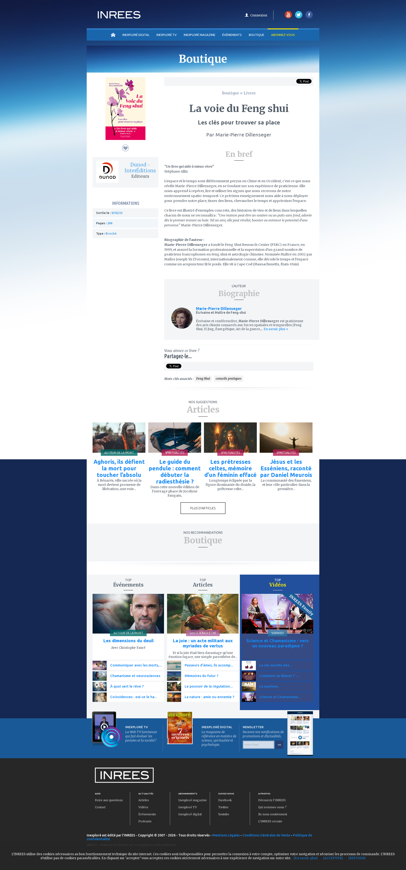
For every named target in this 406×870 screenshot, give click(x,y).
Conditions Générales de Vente (266, 835)
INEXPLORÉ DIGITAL (135, 34)
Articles (143, 800)
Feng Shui (203, 379)
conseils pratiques (229, 379)
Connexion (258, 15)
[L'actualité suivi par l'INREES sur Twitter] (298, 17)
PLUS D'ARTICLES (203, 508)
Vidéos (143, 807)
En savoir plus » (275, 329)
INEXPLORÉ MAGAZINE (199, 34)
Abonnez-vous (283, 34)
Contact (100, 807)
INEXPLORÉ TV (166, 34)
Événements (232, 34)
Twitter (223, 807)
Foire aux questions (109, 800)
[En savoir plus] (306, 858)
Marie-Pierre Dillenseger (219, 308)
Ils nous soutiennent (272, 814)
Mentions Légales (226, 835)
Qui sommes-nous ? (272, 807)
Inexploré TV (187, 807)
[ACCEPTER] (333, 858)
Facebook (225, 800)
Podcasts (145, 821)
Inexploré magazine (192, 800)
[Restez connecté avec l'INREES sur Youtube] (288, 17)
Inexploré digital (190, 814)
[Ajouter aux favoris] (125, 147)
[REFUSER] (357, 858)
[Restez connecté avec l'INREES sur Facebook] (309, 17)
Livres (250, 93)
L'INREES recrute (270, 821)
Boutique (256, 34)
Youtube (223, 814)
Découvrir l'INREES (272, 800)
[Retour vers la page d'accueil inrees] (119, 17)
